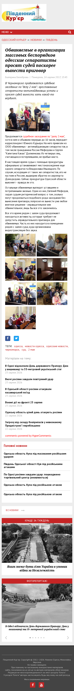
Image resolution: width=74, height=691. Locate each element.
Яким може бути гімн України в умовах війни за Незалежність (37, 568)
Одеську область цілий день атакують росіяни (33, 412)
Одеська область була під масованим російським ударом (35, 455)
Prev (6, 637)
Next (68, 637)
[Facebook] (32, 685)
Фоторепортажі (37, 581)
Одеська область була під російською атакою (33, 484)
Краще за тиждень (37, 520)
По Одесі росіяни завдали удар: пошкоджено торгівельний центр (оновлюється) (32, 476)
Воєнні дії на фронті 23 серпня (23, 402)
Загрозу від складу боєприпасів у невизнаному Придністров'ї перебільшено (33, 424)
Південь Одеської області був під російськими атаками (33, 465)
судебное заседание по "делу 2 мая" (43, 136)
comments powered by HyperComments (28, 435)
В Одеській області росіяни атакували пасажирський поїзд (28, 390)
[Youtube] (41, 685)
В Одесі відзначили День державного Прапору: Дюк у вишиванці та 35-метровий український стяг (36, 367)
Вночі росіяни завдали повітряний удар (29, 379)
